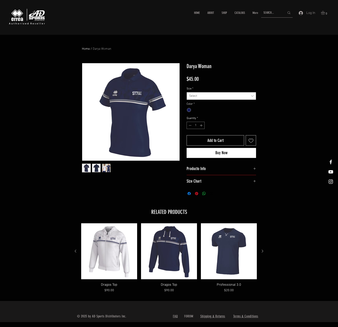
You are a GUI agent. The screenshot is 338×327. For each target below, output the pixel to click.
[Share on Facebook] (189, 193)
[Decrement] (189, 125)
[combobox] (221, 96)
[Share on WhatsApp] (204, 193)
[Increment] (201, 125)
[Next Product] (262, 251)
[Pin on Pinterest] (196, 193)
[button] (325, 13)
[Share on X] (211, 193)
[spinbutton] (195, 125)
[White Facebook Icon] (331, 162)
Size (190, 88)
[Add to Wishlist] (251, 140)
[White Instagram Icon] (331, 182)
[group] (169, 260)
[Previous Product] (75, 251)
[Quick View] (109, 251)
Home (86, 49)
